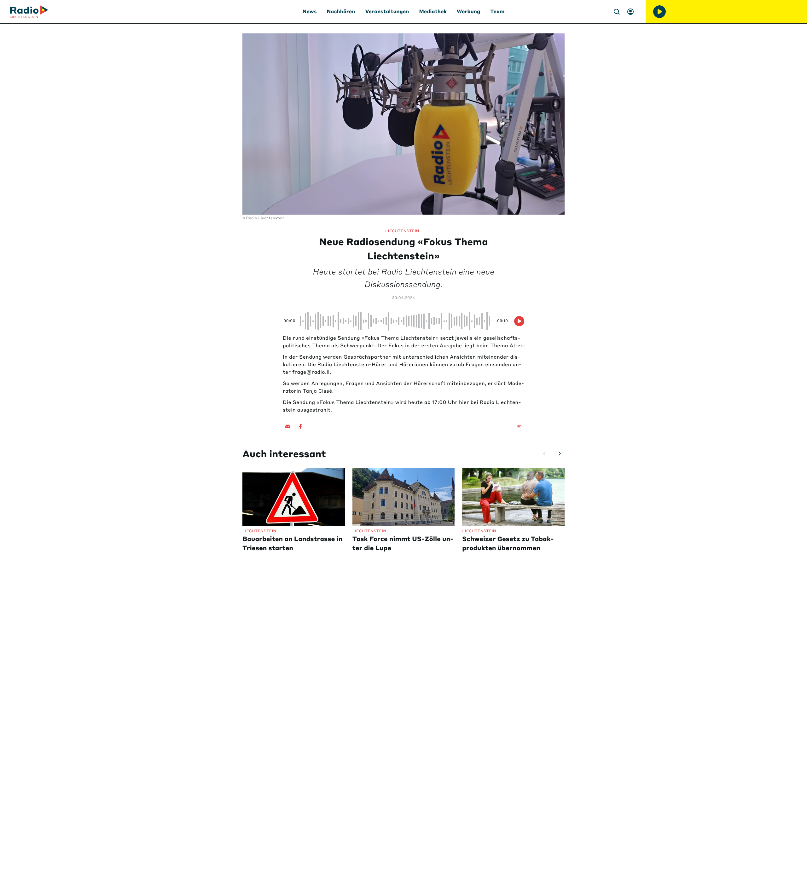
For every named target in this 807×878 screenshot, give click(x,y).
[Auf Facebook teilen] (300, 426)
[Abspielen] (659, 11)
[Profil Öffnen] (630, 12)
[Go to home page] (29, 11)
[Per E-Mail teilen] (288, 426)
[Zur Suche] (617, 12)
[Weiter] (559, 453)
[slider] (396, 321)
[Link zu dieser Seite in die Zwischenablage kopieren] (519, 426)
